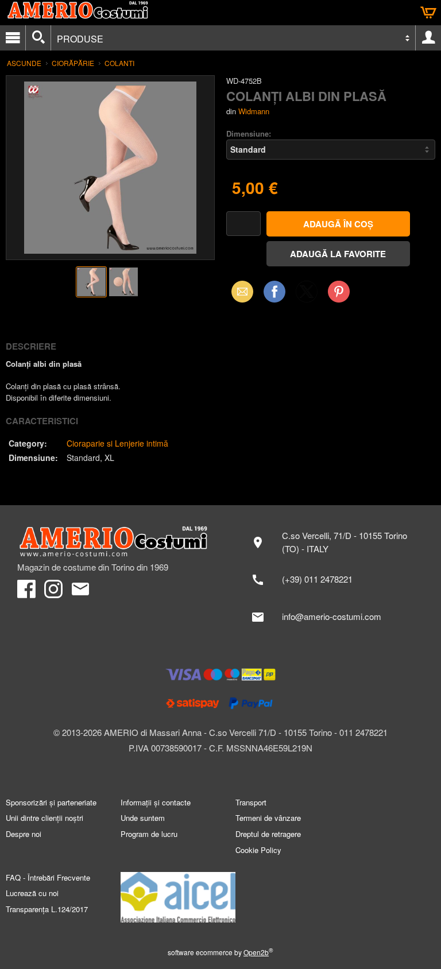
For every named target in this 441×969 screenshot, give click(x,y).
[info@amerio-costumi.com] (333, 617)
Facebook (274, 291)
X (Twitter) (306, 295)
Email (239, 291)
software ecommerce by (220, 952)
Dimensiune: (248, 133)
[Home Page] (113, 541)
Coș (428, 12)
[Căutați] (38, 38)
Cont (428, 38)
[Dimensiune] (330, 149)
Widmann (253, 111)
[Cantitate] (243, 223)
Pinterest (338, 291)
